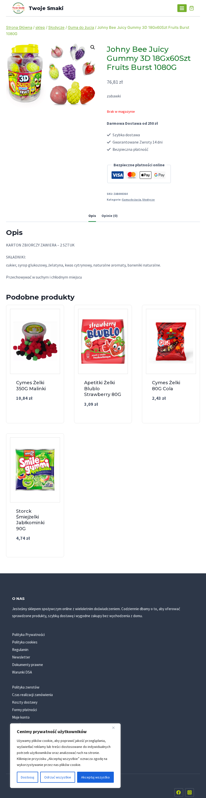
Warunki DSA (22, 672)
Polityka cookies (24, 642)
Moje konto (21, 717)
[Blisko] (115, 728)
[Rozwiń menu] (182, 8)
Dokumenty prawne (27, 664)
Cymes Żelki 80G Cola (166, 385)
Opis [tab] (92, 215)
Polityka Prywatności (28, 634)
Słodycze (148, 199)
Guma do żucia (131, 199)
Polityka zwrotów (25, 687)
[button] (92, 47)
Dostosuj (27, 777)
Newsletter (21, 657)
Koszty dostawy (24, 702)
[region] (65, 755)
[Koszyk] (191, 8)
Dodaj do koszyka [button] (34, 412)
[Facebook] (178, 792)
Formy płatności (24, 709)
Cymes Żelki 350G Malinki (31, 385)
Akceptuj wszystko (95, 777)
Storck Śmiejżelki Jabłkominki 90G (30, 519)
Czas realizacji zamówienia (32, 694)
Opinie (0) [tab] (109, 215)
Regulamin (20, 649)
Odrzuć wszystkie (57, 777)
